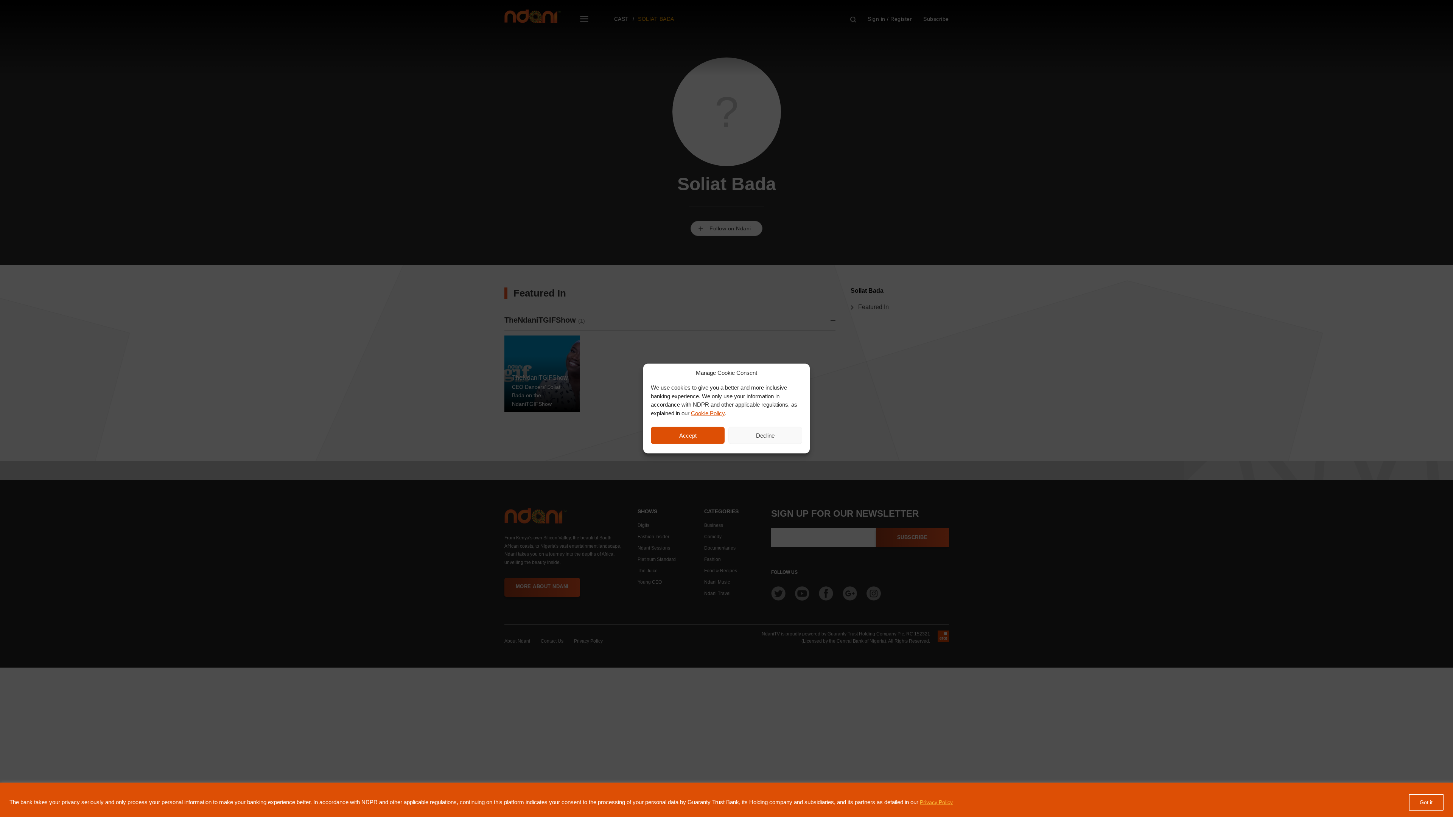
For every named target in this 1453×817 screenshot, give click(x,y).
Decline (765, 435)
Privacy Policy (936, 802)
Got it (1426, 802)
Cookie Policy (708, 413)
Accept (688, 435)
